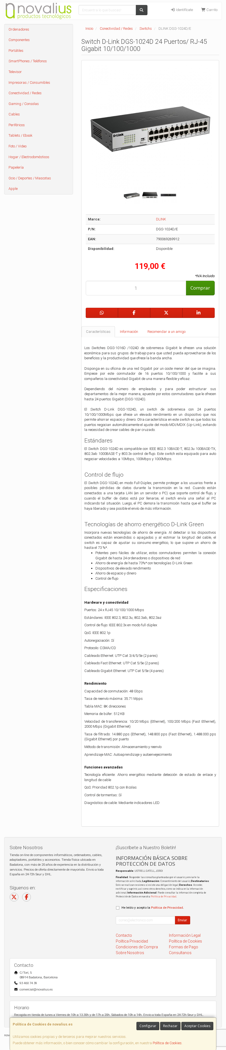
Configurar (147, 1026)
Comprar (200, 288)
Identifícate (184, 10)
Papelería (16, 167)
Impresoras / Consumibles (29, 82)
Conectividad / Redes (25, 93)
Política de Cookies (167, 1043)
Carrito (211, 10)
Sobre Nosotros (130, 953)
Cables (14, 114)
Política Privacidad (132, 941)
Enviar (182, 920)
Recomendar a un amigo (166, 332)
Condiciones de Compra (137, 947)
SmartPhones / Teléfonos (28, 61)
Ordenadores (19, 29)
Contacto (124, 935)
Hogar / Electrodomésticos (29, 157)
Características (98, 332)
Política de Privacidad (163, 896)
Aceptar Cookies (197, 1026)
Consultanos (180, 953)
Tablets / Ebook (21, 135)
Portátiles (16, 50)
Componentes (19, 40)
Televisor (15, 72)
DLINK (161, 219)
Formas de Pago (183, 947)
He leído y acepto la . (153, 907)
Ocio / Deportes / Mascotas (30, 178)
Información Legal (185, 935)
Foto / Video (17, 146)
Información (129, 332)
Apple (13, 189)
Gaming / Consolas (24, 104)
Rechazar (170, 1026)
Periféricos (17, 125)
